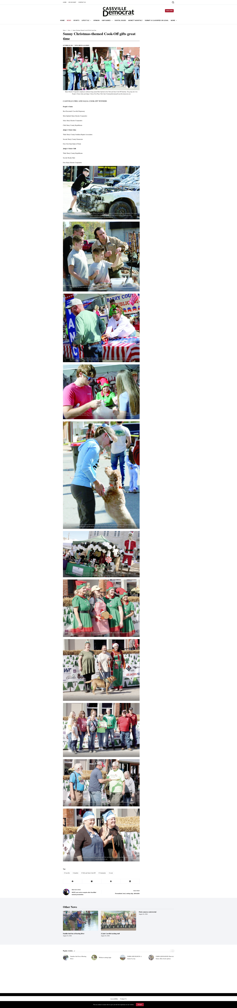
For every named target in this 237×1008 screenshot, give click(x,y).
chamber (75, 873)
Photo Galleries (84, 45)
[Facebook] (72, 881)
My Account (72, 2)
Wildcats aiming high (105, 957)
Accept (140, 1004)
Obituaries (106, 20)
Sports (76, 20)
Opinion (96, 20)
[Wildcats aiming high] (94, 957)
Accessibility (114, 999)
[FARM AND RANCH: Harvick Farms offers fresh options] (151, 957)
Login (64, 2)
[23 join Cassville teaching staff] (118, 921)
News (69, 20)
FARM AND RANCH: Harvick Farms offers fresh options (165, 957)
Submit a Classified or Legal (156, 20)
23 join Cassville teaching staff (110, 933)
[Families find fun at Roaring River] (80, 921)
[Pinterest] (111, 881)
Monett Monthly (135, 20)
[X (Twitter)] (91, 881)
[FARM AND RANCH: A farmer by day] (122, 957)
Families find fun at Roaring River (73, 933)
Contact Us (82, 2)
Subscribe (169, 10)
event (111, 873)
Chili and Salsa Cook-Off (88, 873)
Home (62, 20)
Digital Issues (120, 20)
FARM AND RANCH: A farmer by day (134, 957)
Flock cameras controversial (147, 912)
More (173, 20)
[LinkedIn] (130, 881)
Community (102, 873)
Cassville (67, 873)
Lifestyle (85, 20)
